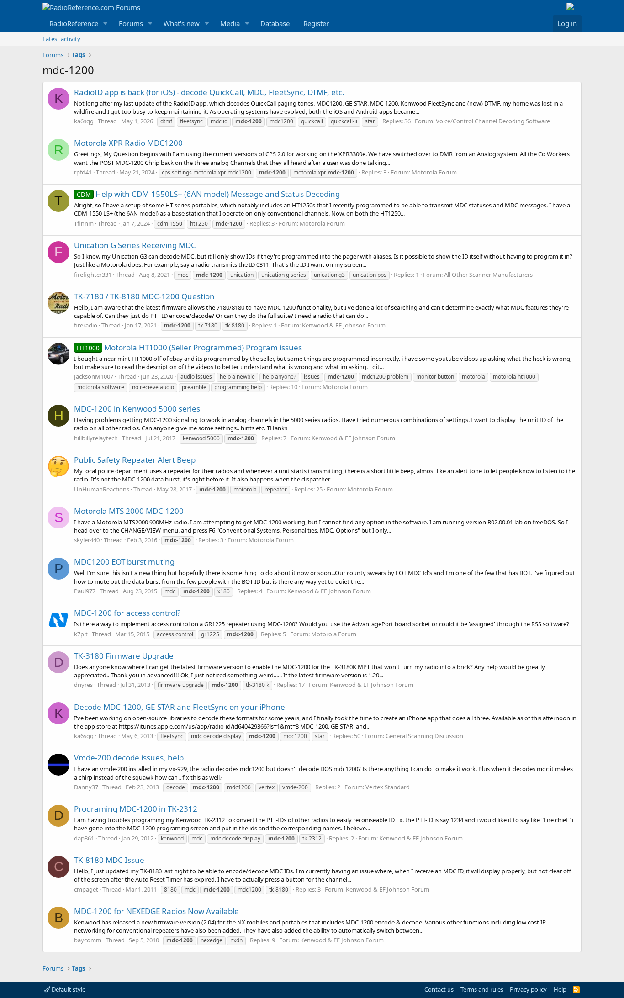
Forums (131, 23)
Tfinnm (84, 223)
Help (560, 989)
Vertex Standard (387, 787)
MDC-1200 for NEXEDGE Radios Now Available (156, 911)
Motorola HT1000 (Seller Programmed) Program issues (189, 347)
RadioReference (73, 23)
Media (230, 23)
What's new (182, 23)
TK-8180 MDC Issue (109, 860)
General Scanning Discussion (424, 736)
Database (275, 23)
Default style (67, 989)
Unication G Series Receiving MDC (135, 245)
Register (316, 23)
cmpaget (86, 889)
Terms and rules (481, 989)
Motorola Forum (434, 172)
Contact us (439, 989)
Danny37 (86, 787)
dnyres (83, 685)
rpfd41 (83, 172)
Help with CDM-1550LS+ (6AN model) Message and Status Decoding (208, 194)
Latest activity (61, 39)
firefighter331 (92, 274)
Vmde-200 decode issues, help (129, 757)
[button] (105, 23)
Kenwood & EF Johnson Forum (344, 325)
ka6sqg (84, 121)
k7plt (81, 634)
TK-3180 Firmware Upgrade (124, 655)
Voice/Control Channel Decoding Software (493, 121)
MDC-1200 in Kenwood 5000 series (137, 408)
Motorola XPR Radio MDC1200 (128, 142)
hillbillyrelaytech (96, 438)
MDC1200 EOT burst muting (124, 561)
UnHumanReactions (101, 489)
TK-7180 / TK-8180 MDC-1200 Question (144, 296)
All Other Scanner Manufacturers (488, 274)
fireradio (85, 325)
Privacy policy (528, 989)
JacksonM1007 (93, 376)
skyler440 (87, 540)
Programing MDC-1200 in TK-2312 (135, 808)
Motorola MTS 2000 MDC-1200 (129, 511)
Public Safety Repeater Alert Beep (135, 459)
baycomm (87, 940)
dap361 (84, 838)
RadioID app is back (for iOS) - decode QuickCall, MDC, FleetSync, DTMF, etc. (209, 92)
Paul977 (84, 591)
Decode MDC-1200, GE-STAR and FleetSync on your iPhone (179, 707)
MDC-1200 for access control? (127, 612)
